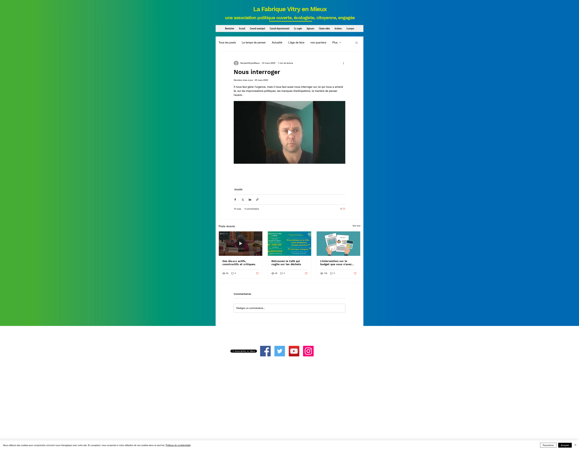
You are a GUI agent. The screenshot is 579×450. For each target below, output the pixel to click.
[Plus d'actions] (343, 63)
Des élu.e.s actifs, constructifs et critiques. (239, 262)
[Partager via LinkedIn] (249, 199)
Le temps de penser (254, 42)
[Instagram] (308, 351)
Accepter (565, 445)
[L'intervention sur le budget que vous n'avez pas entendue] (338, 243)
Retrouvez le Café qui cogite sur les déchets (286, 262)
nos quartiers (318, 42)
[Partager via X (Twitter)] (242, 199)
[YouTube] (294, 351)
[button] (257, 28)
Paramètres (548, 445)
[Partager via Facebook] (235, 199)
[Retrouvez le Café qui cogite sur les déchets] (289, 243)
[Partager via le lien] (257, 199)
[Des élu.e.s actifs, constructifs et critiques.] (240, 243)
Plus (335, 42)
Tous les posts (227, 42)
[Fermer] (575, 445)
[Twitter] (279, 351)
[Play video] (289, 132)
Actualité (277, 42)
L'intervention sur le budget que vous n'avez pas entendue (335, 262)
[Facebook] (265, 351)
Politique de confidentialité (178, 445)
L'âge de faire (296, 42)
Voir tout (356, 225)
